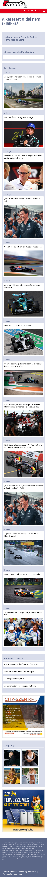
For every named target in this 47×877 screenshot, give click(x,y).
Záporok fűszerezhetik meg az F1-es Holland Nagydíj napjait (21, 534)
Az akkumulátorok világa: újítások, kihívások (21, 686)
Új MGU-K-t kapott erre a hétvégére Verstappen (23, 247)
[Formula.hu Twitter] (25, 10)
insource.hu (17, 874)
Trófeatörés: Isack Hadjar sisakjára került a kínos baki (23, 613)
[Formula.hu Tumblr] (28, 10)
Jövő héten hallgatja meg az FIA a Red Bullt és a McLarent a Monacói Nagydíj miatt (23, 446)
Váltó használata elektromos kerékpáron (20, 671)
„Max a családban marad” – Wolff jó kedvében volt (22, 200)
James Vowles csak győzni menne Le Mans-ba (22, 574)
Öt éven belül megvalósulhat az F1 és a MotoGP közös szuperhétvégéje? (23, 365)
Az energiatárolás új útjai (14, 678)
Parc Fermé (10, 68)
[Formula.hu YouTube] (35, 10)
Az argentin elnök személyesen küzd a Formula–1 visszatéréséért (23, 78)
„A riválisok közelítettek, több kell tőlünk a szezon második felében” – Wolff (23, 486)
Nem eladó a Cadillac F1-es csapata (18, 325)
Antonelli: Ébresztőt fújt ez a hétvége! (18, 117)
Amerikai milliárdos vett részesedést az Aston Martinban (22, 286)
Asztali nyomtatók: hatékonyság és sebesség (21, 664)
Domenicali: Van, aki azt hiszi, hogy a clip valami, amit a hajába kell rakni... (23, 156)
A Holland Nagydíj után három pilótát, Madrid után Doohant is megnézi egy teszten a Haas (22, 405)
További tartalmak (13, 658)
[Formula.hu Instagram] (32, 10)
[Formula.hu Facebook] (21, 10)
